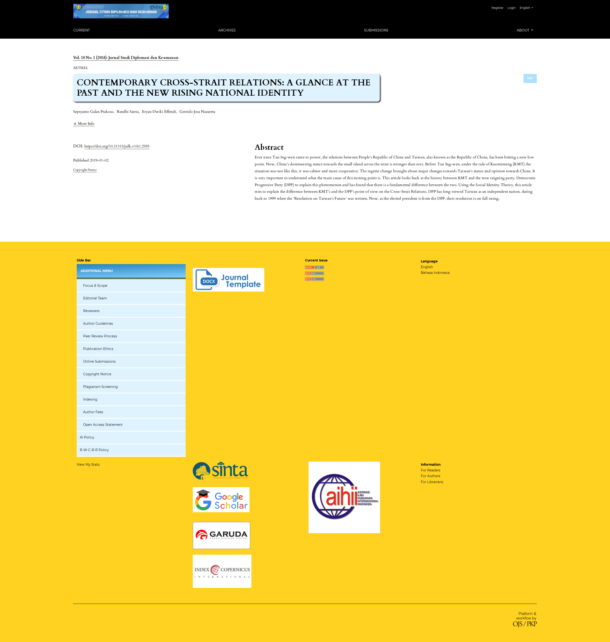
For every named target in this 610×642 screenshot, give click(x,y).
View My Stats (88, 464)
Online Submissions (99, 361)
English (427, 267)
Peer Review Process (100, 336)
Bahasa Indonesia (435, 273)
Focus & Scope (95, 285)
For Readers (430, 470)
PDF (530, 78)
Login (512, 8)
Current (81, 30)
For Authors (430, 476)
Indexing (90, 399)
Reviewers (91, 311)
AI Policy (87, 437)
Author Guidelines (98, 323)
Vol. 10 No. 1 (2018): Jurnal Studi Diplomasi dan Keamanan (125, 57)
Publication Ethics (98, 349)
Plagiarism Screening (100, 387)
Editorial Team (95, 298)
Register (497, 8)
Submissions (376, 30)
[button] (83, 123)
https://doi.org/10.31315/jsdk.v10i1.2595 (116, 146)
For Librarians (432, 482)
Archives (227, 30)
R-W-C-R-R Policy (94, 450)
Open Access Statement (103, 425)
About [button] (523, 30)
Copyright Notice (97, 374)
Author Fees (93, 412)
